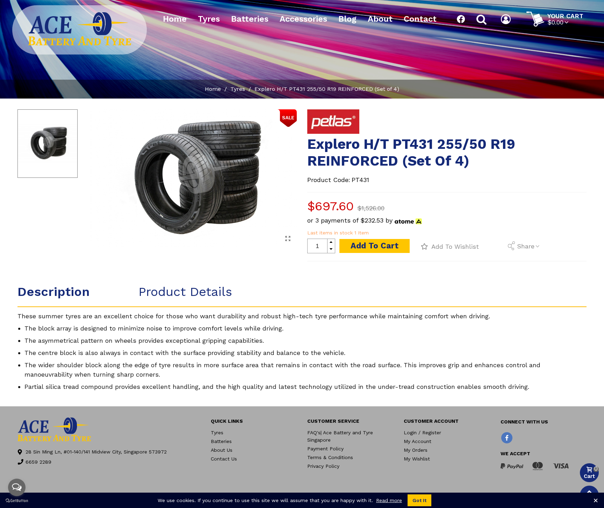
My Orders (415, 450)
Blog (347, 19)
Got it (419, 500)
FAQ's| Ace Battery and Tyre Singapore (340, 436)
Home (175, 19)
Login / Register (422, 432)
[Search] (481, 19)
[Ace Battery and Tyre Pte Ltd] (79, 28)
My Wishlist (417, 459)
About (380, 19)
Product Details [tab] (185, 291)
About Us (221, 450)
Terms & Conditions (330, 457)
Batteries (249, 19)
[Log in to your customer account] (506, 19)
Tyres (209, 19)
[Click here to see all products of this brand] (333, 121)
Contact (420, 19)
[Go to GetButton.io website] (17, 501)
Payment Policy (325, 448)
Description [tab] (53, 291)
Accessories (303, 19)
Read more (389, 500)
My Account (417, 441)
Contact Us (224, 459)
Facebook (461, 19)
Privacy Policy (323, 466)
